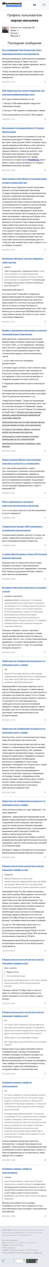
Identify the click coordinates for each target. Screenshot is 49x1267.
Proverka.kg (33, 160)
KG (34, 5)
